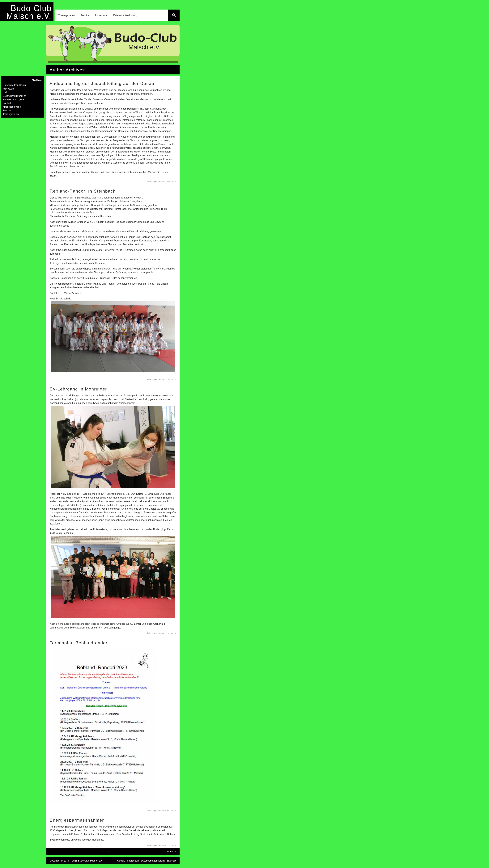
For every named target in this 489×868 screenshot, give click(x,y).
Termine (85, 15)
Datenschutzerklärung (125, 15)
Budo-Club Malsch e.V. (29, 11)
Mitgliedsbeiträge (12, 106)
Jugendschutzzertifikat (14, 95)
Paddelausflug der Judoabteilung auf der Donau (102, 83)
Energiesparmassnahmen (77, 820)
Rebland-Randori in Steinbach (83, 191)
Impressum (101, 15)
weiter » (171, 851)
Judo (5, 92)
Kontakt (7, 103)
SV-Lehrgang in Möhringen (79, 389)
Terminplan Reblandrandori (79, 642)
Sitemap (171, 860)
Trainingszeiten (66, 15)
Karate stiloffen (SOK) (14, 99)
